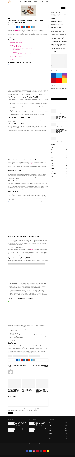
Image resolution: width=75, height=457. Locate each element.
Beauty (29, 1)
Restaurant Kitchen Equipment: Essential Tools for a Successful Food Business (61, 131)
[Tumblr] (63, 1)
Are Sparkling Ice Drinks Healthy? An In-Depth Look (40, 366)
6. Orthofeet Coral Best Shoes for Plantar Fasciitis (21, 53)
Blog (8, 18)
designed (31, 249)
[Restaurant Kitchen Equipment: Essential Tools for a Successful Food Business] (53, 131)
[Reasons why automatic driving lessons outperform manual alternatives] (53, 124)
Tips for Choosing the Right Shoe (16, 56)
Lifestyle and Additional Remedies (16, 57)
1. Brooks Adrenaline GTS (17, 46)
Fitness (52, 160)
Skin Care (41, 1)
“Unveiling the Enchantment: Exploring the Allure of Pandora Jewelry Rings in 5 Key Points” (42, 391)
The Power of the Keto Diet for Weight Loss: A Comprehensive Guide (59, 41)
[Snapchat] (65, 1)
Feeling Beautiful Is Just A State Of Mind (59, 44)
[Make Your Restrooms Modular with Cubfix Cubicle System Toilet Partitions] (53, 138)
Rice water (52, 170)
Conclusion (12, 59)
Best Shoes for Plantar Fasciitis (16, 45)
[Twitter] (59, 1)
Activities (52, 147)
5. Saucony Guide (15, 52)
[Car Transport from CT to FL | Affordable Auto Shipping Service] (53, 111)
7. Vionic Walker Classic (16, 55)
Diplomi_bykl (54, 32)
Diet (51, 154)
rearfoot (31, 163)
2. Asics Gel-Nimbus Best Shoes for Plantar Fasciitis (22, 48)
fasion (52, 158)
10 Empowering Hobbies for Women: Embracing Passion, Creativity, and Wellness (13, 390)
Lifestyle (25, 1)
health (52, 163)
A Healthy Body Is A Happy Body (58, 39)
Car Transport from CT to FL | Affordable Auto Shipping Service (61, 110)
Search (52, 6)
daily (51, 152)
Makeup (50, 438)
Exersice (52, 155)
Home (21, 1)
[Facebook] (58, 1)
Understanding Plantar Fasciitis (16, 42)
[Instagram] (60, 1)
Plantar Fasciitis (17, 30)
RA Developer (50, 455)
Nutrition (35, 1)
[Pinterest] (61, 1)
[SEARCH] (66, 103)
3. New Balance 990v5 (16, 49)
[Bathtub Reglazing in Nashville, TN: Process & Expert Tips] (53, 118)
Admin (10, 24)
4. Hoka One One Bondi (16, 50)
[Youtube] (64, 1)
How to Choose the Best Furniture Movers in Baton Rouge (27, 390)
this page (53, 444)
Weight (52, 176)
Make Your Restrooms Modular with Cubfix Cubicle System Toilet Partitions (60, 139)
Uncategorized (53, 173)
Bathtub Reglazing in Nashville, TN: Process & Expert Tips (61, 117)
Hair (47, 1)
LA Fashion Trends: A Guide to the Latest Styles (17, 366)
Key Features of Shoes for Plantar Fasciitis (18, 43)
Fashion (52, 157)
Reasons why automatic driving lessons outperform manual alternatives (61, 124)
